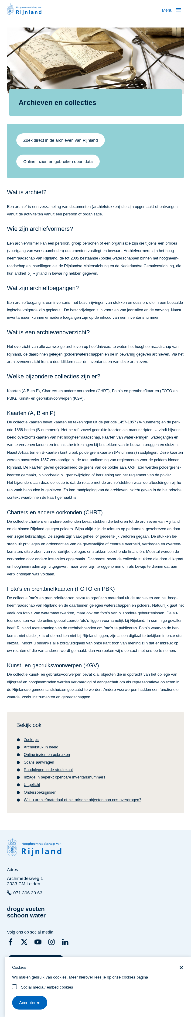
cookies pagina (135, 977)
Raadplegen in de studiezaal (48, 770)
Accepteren (29, 1002)
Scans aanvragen (39, 762)
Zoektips (31, 739)
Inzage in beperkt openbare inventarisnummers (65, 777)
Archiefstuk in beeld (41, 747)
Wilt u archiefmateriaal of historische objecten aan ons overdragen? (82, 800)
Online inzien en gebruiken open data (58, 161)
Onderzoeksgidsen (40, 792)
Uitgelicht (32, 784)
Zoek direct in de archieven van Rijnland (60, 140)
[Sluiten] (181, 967)
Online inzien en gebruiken (47, 754)
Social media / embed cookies (47, 987)
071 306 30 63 (27, 892)
